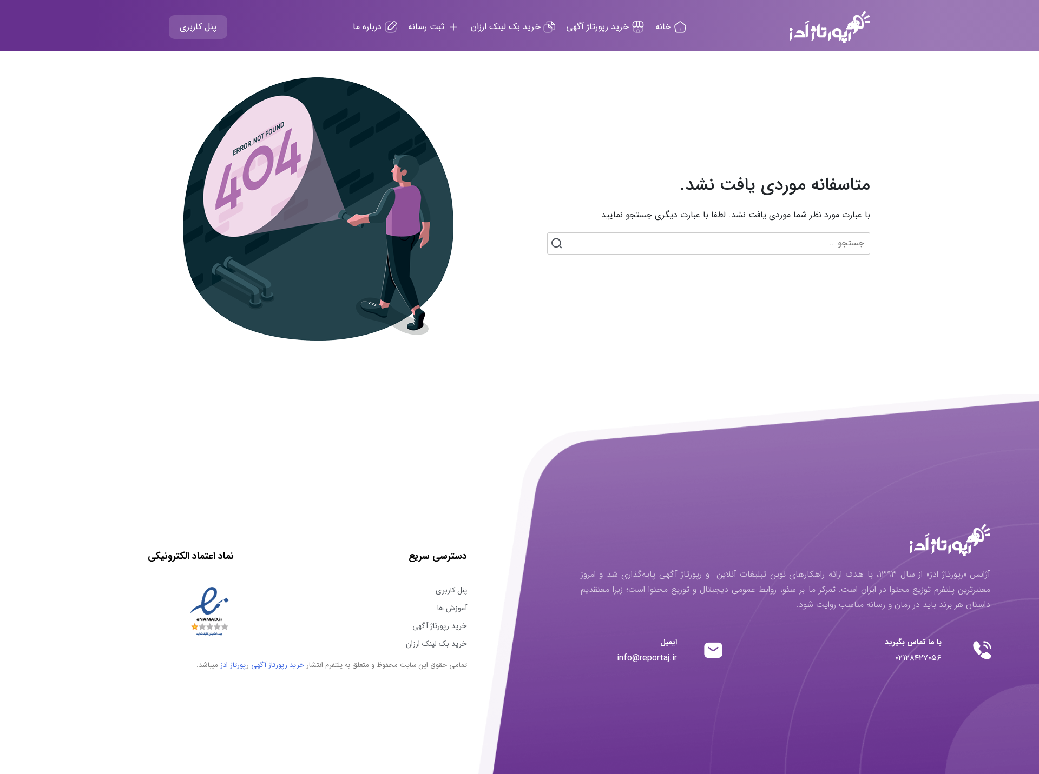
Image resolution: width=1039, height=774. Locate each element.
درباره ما (368, 27)
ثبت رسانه (427, 27)
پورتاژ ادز (233, 665)
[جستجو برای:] (708, 243)
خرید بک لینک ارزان (507, 27)
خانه (664, 27)
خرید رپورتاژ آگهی (599, 27)
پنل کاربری (198, 27)
